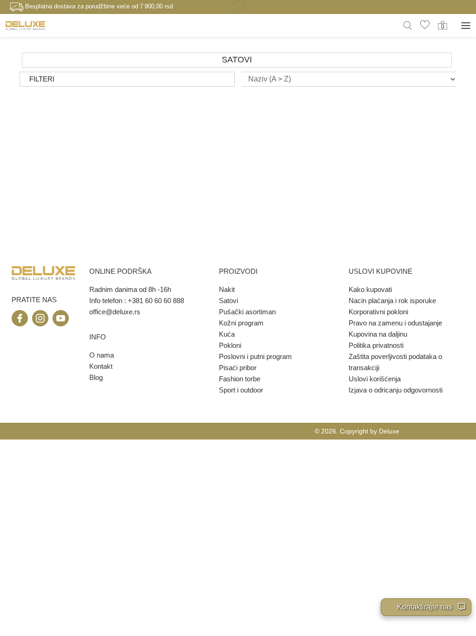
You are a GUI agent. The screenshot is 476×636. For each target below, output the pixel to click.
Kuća (227, 334)
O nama (101, 355)
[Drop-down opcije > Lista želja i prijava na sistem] (25, 25)
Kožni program (241, 323)
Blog (96, 377)
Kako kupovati (370, 289)
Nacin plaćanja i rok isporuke (392, 300)
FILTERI (41, 79)
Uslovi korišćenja (375, 379)
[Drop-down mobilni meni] (465, 25)
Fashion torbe (239, 379)
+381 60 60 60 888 (156, 300)
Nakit (227, 289)
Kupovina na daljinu (378, 334)
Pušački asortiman (247, 312)
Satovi (228, 300)
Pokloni (230, 345)
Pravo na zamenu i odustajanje (395, 323)
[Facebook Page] (20, 318)
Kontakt (100, 366)
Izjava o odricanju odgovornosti (396, 390)
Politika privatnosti (376, 345)
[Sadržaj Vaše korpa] (442, 25)
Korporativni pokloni (378, 312)
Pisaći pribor (238, 368)
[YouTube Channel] (61, 318)
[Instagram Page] (40, 318)
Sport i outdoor (241, 390)
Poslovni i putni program (255, 356)
